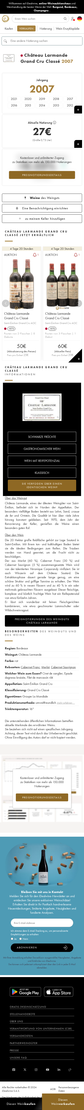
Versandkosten (21, 1036)
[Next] (78, 303)
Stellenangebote (22, 1014)
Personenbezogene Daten (68, 1089)
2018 (56, 99)
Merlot (45, 667)
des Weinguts (45, 198)
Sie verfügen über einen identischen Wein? (42, 485)
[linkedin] (59, 1070)
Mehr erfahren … (66, 703)
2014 (42, 105)
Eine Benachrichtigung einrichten (45, 208)
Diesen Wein (21, 1104)
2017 (70, 99)
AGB (52, 1089)
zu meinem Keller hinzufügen (45, 219)
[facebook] (14, 1070)
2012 (70, 105)
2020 (27, 99)
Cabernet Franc (30, 667)
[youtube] (47, 1070)
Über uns (16, 1021)
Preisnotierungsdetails (42, 175)
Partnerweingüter (24, 1043)
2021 (14, 99)
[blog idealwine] (70, 1070)
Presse (14, 1050)
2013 (56, 105)
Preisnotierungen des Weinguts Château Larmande (42, 620)
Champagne (41, 10)
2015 (28, 105)
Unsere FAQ (18, 1057)
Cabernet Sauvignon (63, 667)
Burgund (58, 7)
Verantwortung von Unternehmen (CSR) (41, 1028)
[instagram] (36, 1070)
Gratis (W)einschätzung (28, 1006)
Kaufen (9, 29)
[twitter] (24, 1070)
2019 (42, 99)
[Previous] (5, 303)
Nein (25, 939)
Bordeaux (70, 7)
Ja (15, 939)
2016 (14, 105)
